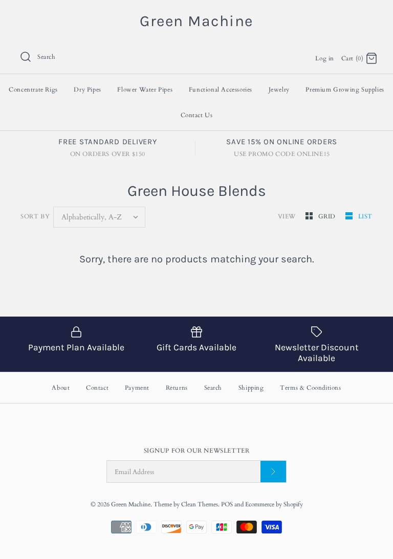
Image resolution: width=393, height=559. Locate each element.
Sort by (35, 216)
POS (227, 504)
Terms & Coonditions (310, 388)
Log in (324, 58)
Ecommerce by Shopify (274, 504)
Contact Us (197, 115)
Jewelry (279, 89)
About (61, 388)
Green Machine (130, 504)
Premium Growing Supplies (344, 89)
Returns (177, 388)
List (365, 216)
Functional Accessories (220, 89)
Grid (328, 216)
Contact (97, 388)
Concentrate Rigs (33, 89)
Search (213, 388)
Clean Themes (199, 504)
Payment (137, 388)
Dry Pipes (87, 89)
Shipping (251, 388)
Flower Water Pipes (144, 89)
